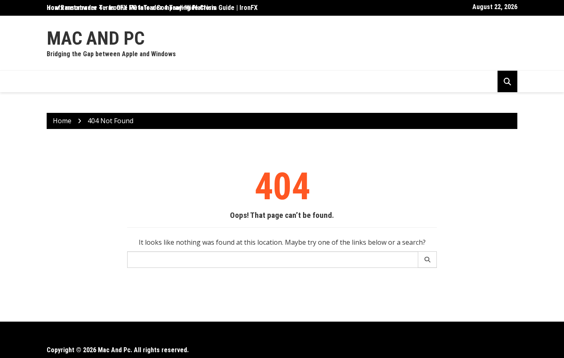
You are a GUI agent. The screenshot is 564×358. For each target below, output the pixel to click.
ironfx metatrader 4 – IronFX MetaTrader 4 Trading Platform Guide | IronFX (152, 8)
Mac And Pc (96, 38)
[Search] (427, 259)
